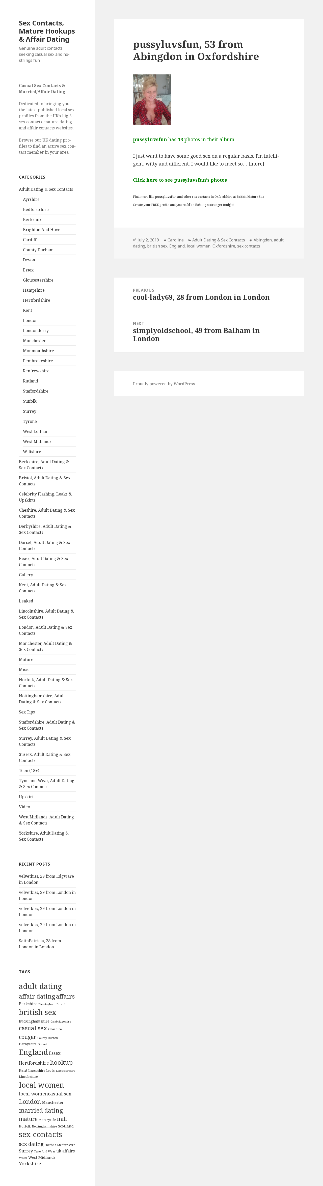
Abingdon (263, 240)
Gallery (26, 574)
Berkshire (32, 219)
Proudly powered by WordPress (164, 384)
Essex (28, 270)
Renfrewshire (36, 371)
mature (28, 1118)
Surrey (29, 411)
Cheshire (55, 1029)
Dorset (42, 1044)
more (256, 163)
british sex (38, 1012)
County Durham (38, 250)
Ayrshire (31, 199)
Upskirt (26, 796)
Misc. (24, 669)
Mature (26, 659)
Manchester (34, 340)
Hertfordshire (36, 300)
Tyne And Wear (44, 1151)
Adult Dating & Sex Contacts (46, 189)
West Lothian (35, 431)
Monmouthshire (38, 350)
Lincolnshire (28, 1076)
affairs (65, 996)
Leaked (26, 601)
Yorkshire (30, 1164)
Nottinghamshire (44, 1126)
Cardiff (29, 239)
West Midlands (37, 441)
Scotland (66, 1125)
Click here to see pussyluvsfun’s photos (180, 180)
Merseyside (47, 1120)
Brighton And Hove (41, 229)
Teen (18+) (29, 770)
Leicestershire (65, 1070)
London (30, 320)
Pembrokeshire (38, 361)
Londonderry (36, 330)
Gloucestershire (38, 280)
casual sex (33, 1028)
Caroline (176, 240)
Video (24, 807)
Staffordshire (35, 391)
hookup (61, 1062)
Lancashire (36, 1070)
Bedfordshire (36, 209)
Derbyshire (28, 1044)
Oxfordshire (223, 246)
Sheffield (50, 1145)
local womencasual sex (45, 1093)
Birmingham (47, 1004)
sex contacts (40, 1134)
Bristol (61, 1004)
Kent (27, 310)
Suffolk (30, 401)
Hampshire (34, 290)
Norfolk (25, 1126)
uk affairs (65, 1151)
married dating (41, 1110)
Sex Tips (27, 712)
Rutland (30, 381)
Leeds (50, 1070)
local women (41, 1085)
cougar (27, 1036)
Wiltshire (32, 451)
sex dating (31, 1143)
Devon (29, 260)
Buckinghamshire (34, 1021)
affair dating (37, 996)
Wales (23, 1158)
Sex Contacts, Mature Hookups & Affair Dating (47, 31)
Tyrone (30, 421)
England (33, 1052)
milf (62, 1118)
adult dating (40, 986)
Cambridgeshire (60, 1021)
